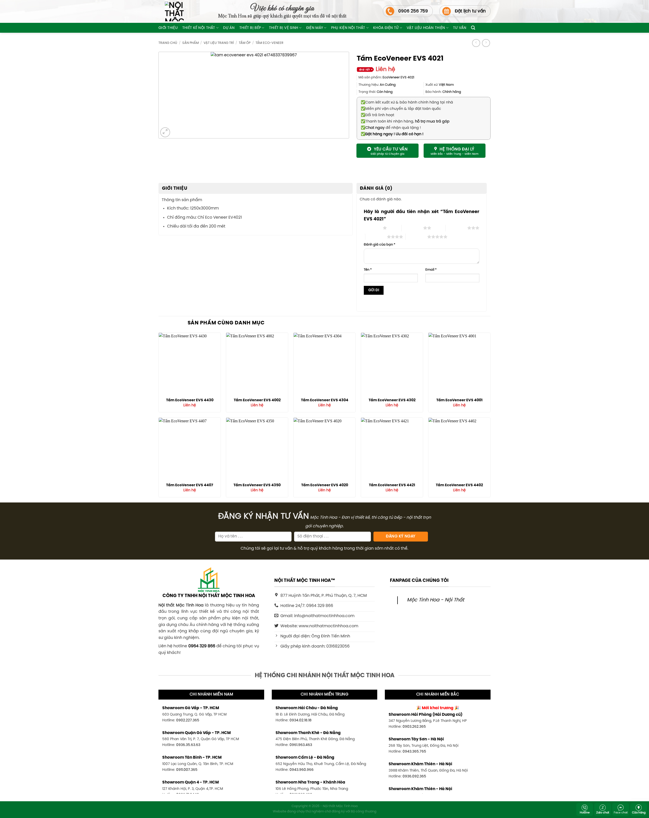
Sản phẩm (190, 43)
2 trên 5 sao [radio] (412, 228)
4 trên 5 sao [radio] (376, 237)
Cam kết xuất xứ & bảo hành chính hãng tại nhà (407, 102)
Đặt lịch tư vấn (470, 11)
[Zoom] (165, 132)
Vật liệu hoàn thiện (426, 28)
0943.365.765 (414, 751)
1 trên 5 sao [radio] (372, 228)
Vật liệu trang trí (219, 43)
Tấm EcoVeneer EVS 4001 (459, 400)
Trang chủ (167, 43)
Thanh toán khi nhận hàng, (405, 121)
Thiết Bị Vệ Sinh (283, 28)
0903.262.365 (414, 726)
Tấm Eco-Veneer (269, 43)
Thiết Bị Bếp (250, 28)
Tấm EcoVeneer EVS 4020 (324, 485)
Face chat (621, 812)
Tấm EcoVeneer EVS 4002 (257, 400)
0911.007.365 (186, 770)
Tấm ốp (244, 43)
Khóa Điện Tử (386, 28)
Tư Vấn (459, 28)
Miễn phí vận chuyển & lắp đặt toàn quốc (401, 109)
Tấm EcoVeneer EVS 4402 (459, 485)
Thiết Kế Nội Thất (198, 28)
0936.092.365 (414, 776)
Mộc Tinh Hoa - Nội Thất (435, 600)
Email (431, 269)
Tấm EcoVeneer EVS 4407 (189, 485)
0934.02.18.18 (301, 720)
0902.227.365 (187, 720)
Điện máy (314, 28)
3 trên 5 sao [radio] (456, 228)
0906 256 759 (413, 11)
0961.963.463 (301, 745)
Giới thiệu (168, 28)
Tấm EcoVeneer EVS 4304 (324, 400)
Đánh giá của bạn (379, 244)
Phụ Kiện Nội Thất (348, 28)
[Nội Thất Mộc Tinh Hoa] (171, 11)
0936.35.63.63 (188, 745)
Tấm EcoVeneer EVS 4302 (392, 400)
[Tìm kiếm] (473, 28)
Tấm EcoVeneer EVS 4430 (189, 400)
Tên (368, 269)
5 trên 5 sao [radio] (416, 237)
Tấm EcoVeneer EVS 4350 (257, 485)
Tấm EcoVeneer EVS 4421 (392, 485)
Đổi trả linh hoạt (377, 115)
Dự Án (229, 28)
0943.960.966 (302, 770)
